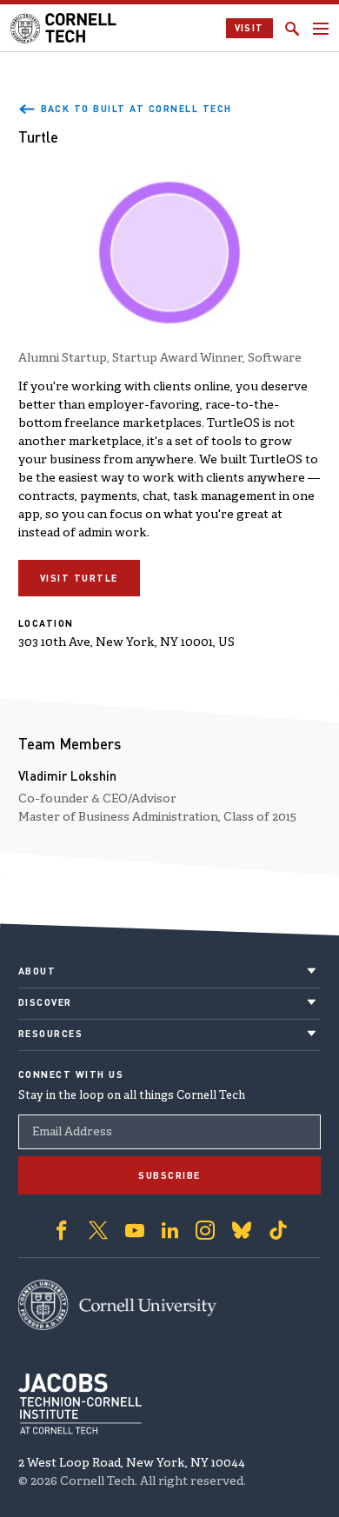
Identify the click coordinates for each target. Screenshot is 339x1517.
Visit (250, 28)
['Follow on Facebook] (61, 1230)
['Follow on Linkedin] (170, 1230)
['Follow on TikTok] (278, 1230)
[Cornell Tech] (117, 1305)
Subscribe (169, 1175)
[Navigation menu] (321, 29)
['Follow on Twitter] (98, 1230)
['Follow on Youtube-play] (134, 1230)
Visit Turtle (79, 578)
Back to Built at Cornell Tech (136, 109)
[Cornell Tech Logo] (64, 28)
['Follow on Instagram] (205, 1230)
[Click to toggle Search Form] (292, 29)
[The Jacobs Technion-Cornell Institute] (80, 1404)
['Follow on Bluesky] (241, 1230)
